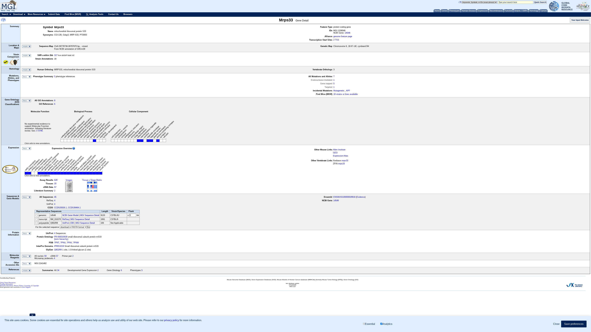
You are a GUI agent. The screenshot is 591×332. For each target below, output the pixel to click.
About (3, 10)
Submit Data (54, 14)
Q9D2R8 (58, 250)
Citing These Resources (8, 282)
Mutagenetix (338, 90)
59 (45, 256)
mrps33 (345, 160)
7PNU (63, 242)
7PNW (76, 242)
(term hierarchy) (61, 239)
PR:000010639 (60, 237)
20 (55, 183)
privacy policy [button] (171, 320)
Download (18, 14)
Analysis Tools (96, 14)
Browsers (127, 14)
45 (55, 197)
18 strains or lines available (345, 94)
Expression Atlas (340, 156)
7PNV (69, 242)
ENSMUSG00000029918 (344, 197)
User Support (26, 287)
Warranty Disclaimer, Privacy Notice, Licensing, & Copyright (19, 286)
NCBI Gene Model (70, 215)
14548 (347, 33)
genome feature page (342, 36)
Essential (370, 324)
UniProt (65, 223)
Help (8, 10)
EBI (72, 223)
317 (55, 55)
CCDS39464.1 (74, 207)
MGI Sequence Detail (89, 215)
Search (5, 14)
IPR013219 (59, 246)
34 (58, 270)
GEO (335, 153)
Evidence (361, 197)
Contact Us (113, 14)
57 (55, 187)
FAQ (13, 10)
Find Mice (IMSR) (73, 14)
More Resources (35, 14)
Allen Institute (339, 149)
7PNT (56, 242)
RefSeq (65, 219)
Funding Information (6, 284)
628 (55, 180)
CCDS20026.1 (60, 207)
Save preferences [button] (573, 324)
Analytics (387, 324)
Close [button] (556, 324)
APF (348, 90)
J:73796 (39, 131)
